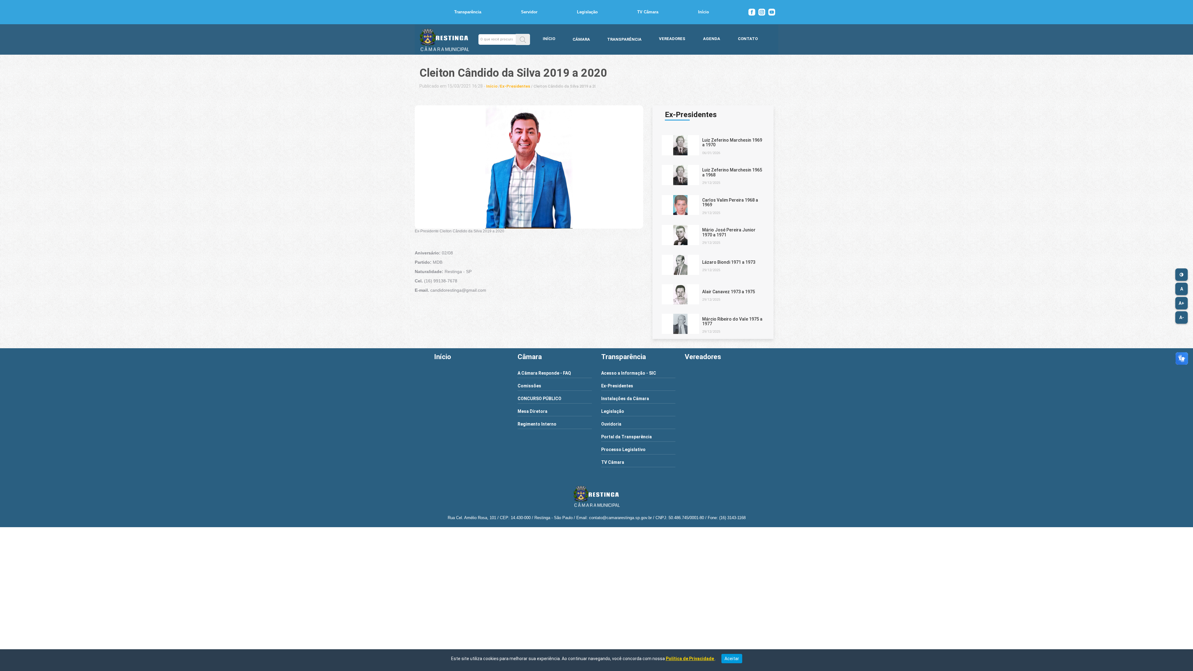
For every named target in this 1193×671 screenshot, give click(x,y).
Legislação (587, 12)
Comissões (529, 385)
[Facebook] (751, 12)
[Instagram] (761, 12)
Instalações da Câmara (625, 398)
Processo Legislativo (623, 449)
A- (1181, 317)
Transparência (467, 12)
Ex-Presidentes (617, 385)
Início (703, 12)
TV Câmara (647, 12)
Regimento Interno (537, 424)
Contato (748, 38)
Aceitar (731, 658)
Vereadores (672, 38)
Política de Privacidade (690, 658)
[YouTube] (771, 12)
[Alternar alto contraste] (1181, 274)
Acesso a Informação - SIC (628, 373)
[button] (523, 39)
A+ (1181, 303)
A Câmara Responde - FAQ (544, 373)
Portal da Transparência (626, 436)
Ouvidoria (611, 424)
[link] (491, 86)
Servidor (529, 12)
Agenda (711, 38)
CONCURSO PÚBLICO (539, 398)
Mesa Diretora (532, 411)
